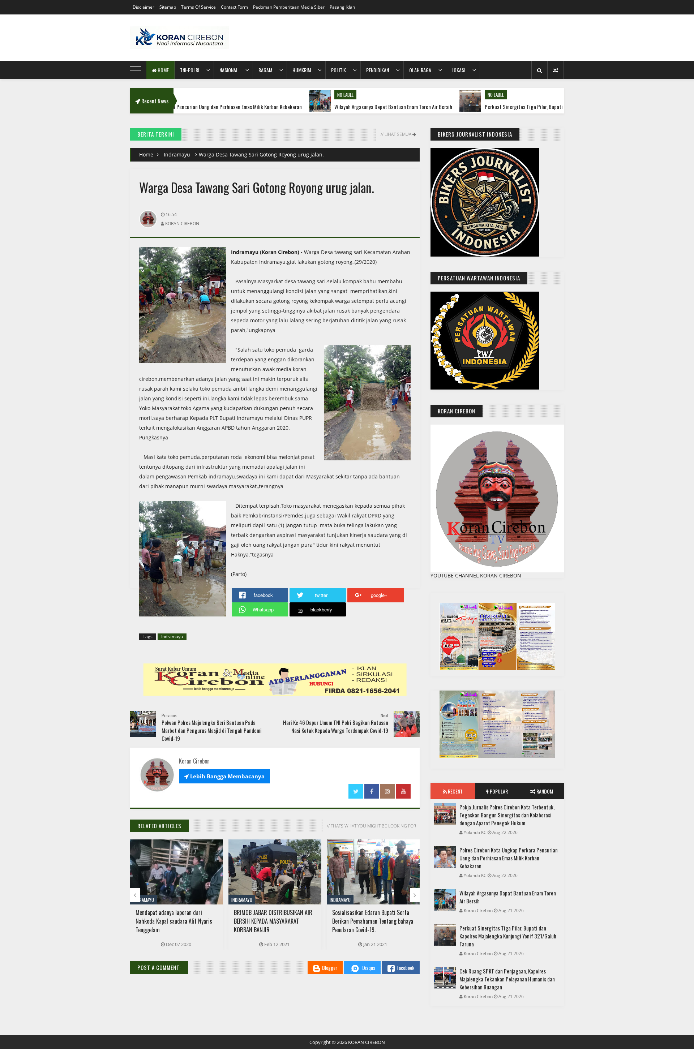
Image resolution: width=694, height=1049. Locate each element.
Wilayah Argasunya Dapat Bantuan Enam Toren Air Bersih (342, 107)
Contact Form (234, 7)
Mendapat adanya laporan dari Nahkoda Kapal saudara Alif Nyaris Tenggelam (174, 921)
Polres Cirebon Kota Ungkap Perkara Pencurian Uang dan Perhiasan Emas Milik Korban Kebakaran (508, 858)
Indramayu (177, 154)
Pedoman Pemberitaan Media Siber (289, 7)
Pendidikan (377, 70)
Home (163, 70)
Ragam (265, 70)
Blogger (329, 967)
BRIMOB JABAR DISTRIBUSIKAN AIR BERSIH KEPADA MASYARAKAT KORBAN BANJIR (273, 921)
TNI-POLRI (189, 70)
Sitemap (167, 7)
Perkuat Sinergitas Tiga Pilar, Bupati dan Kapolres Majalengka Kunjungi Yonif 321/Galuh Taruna (534, 107)
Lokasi (458, 70)
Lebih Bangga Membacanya (224, 776)
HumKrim (301, 70)
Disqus (368, 967)
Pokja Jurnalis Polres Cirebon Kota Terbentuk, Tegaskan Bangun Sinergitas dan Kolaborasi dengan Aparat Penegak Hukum (506, 815)
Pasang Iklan (342, 7)
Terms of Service (198, 7)
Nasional (228, 70)
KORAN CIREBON (366, 1042)
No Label (294, 94)
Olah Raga (420, 70)
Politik (338, 70)
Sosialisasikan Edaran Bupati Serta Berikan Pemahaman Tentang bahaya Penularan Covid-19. (372, 921)
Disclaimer (143, 7)
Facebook (405, 967)
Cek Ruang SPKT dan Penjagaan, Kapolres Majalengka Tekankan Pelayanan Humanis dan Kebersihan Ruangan (507, 979)
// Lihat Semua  (398, 134)
